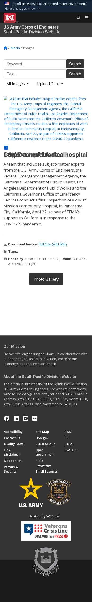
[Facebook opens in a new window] (7, 418)
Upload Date (48, 83)
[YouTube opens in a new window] (25, 418)
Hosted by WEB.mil (44, 516)
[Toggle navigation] (84, 18)
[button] (23, 8)
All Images (16, 83)
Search (75, 64)
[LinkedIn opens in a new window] (16, 418)
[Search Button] (76, 18)
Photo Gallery (46, 279)
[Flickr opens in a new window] (34, 418)
